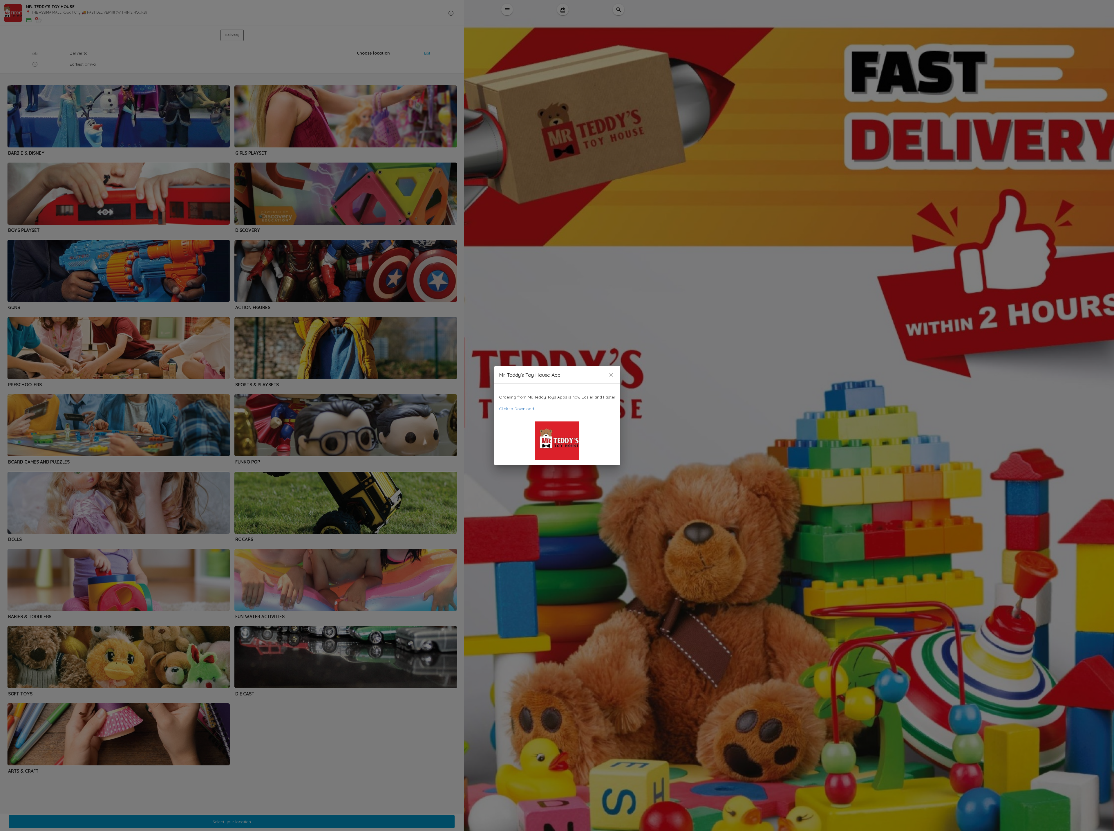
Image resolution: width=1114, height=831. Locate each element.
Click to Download (516, 408)
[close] (611, 374)
